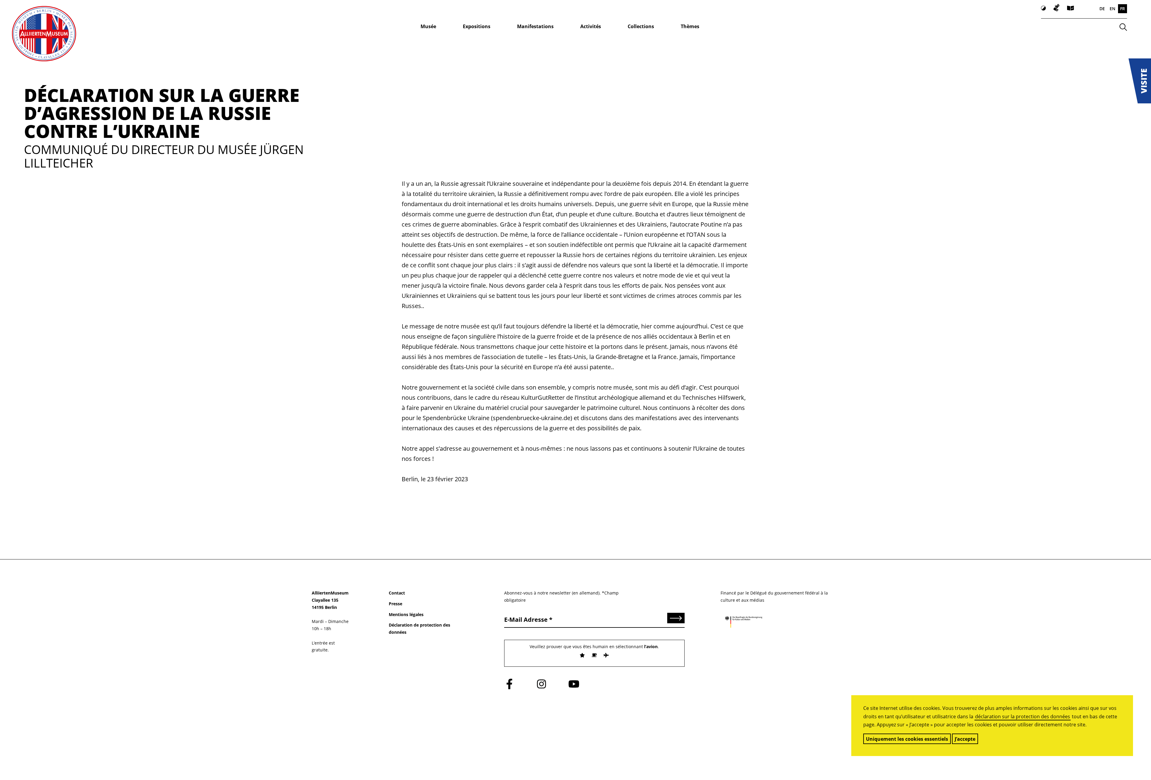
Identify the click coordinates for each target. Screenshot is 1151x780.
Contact (397, 593)
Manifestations (535, 26)
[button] (1140, 80)
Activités (590, 26)
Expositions (476, 26)
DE (1102, 8)
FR (1122, 8)
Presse (395, 604)
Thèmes (690, 26)
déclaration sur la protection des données (1022, 716)
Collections (641, 26)
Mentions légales (406, 614)
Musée (428, 26)
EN (1112, 8)
